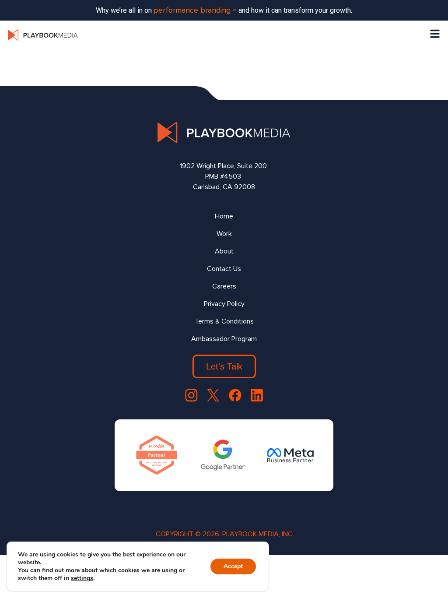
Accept (233, 566)
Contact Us (224, 268)
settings (82, 578)
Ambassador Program (224, 338)
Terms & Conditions (224, 321)
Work (224, 233)
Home (224, 216)
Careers (224, 286)
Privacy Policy (224, 303)
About (224, 251)
